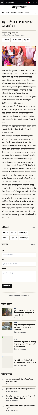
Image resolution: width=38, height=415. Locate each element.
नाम (3, 251)
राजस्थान (20, 13)
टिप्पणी (4, 269)
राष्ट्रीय (7, 13)
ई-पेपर (26, 2)
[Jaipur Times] (10, 2)
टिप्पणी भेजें (7, 286)
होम (3, 13)
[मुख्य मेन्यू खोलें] (2, 2)
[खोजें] (34, 12)
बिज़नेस (27, 13)
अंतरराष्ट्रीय (13, 13)
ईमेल (3, 260)
